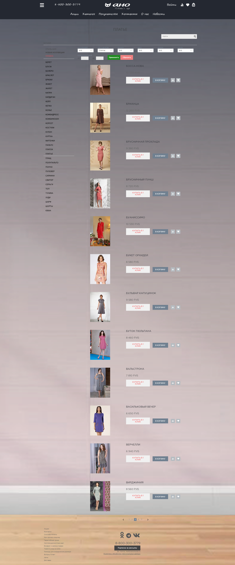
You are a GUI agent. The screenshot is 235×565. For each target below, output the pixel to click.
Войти (172, 4)
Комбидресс (52, 114)
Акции (74, 14)
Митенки (50, 141)
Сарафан (50, 176)
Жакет (49, 84)
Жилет (49, 88)
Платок (49, 149)
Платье (49, 154)
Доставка (47, 560)
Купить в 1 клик (138, 80)
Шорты (49, 206)
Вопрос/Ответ (49, 554)
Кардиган (50, 97)
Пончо (49, 167)
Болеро (49, 71)
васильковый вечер (141, 407)
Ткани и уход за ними (52, 549)
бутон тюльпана (138, 331)
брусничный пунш (140, 180)
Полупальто (52, 163)
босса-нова (135, 66)
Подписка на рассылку (127, 548)
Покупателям (108, 14)
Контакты (129, 14)
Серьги (49, 184)
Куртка (49, 136)
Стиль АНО (51, 49)
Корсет (49, 123)
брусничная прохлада (143, 142)
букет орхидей (137, 255)
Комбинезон (52, 119)
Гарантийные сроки (51, 540)
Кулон (49, 132)
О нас (145, 14)
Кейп (48, 101)
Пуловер (50, 171)
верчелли (133, 445)
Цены (46, 557)
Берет (49, 62)
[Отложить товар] (178, 80)
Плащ (48, 158)
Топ (48, 189)
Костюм (50, 128)
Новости (159, 14)
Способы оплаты (50, 534)
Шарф (48, 202)
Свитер (49, 180)
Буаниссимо (135, 218)
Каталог (89, 14)
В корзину (160, 80)
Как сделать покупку (52, 537)
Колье (49, 110)
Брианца (132, 104)
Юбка (48, 210)
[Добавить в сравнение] (173, 80)
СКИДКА (49, 56)
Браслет (50, 75)
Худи (48, 197)
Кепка (49, 106)
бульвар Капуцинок (141, 293)
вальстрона (135, 369)
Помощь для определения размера (57, 551)
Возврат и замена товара (53, 546)
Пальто (49, 145)
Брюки (49, 80)
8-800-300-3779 (67, 4)
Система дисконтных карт (54, 543)
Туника (49, 193)
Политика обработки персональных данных (121, 554)
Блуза (49, 67)
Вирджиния (134, 483)
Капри (49, 93)
